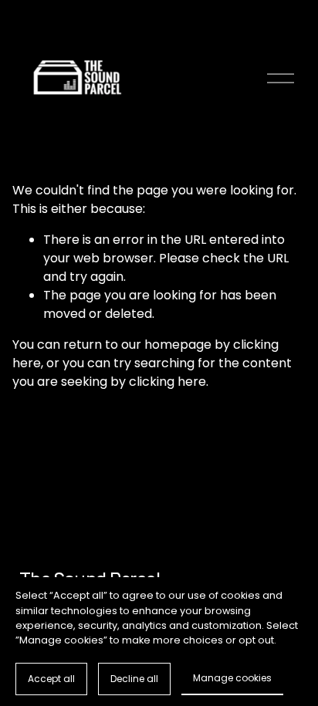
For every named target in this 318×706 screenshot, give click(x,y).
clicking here (167, 381)
